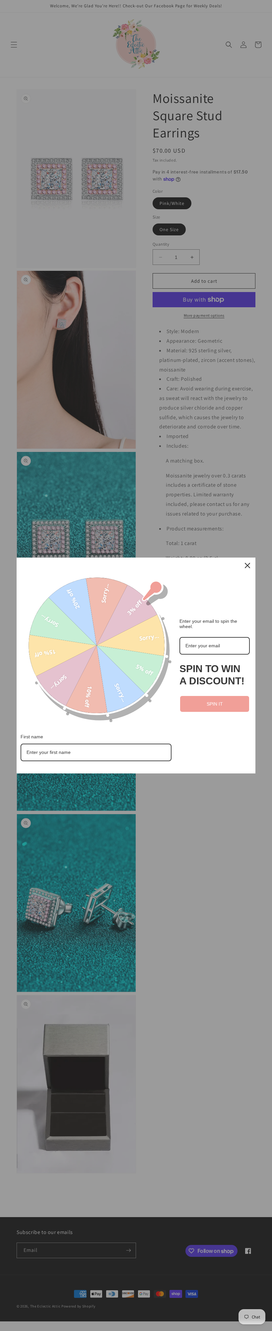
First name (32, 736)
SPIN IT (215, 704)
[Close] (247, 565)
